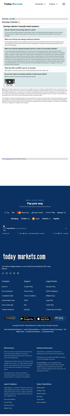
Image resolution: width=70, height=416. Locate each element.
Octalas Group (41, 390)
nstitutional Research (33, 332)
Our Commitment (7, 291)
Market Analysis (41, 393)
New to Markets (41, 402)
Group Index (40, 399)
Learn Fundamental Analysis (13, 329)
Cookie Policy (28, 287)
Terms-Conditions (30, 296)
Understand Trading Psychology (52, 329)
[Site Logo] (13, 4)
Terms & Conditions (9, 399)
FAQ (25, 305)
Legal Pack (49, 300)
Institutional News (48, 332)
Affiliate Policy (50, 296)
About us (4, 287)
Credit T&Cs (50, 305)
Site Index (40, 396)
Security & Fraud (9, 405)
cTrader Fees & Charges (54, 309)
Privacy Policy (28, 291)
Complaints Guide (7, 296)
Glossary (27, 309)
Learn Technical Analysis (31, 329)
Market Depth (41, 387)
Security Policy (51, 287)
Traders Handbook (8, 309)
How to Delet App (7, 305)
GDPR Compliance (52, 291)
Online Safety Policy (8, 300)
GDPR (26, 300)
